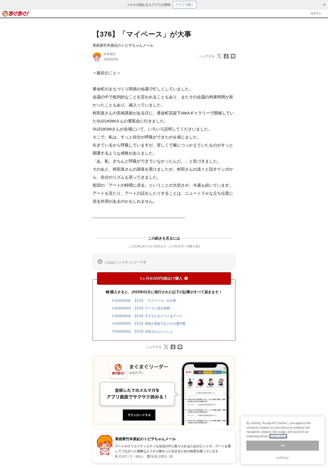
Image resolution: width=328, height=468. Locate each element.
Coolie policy (278, 436)
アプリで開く (184, 4)
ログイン (316, 13)
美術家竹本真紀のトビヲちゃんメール (123, 45)
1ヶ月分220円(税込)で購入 (161, 278)
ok (282, 445)
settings (282, 457)
